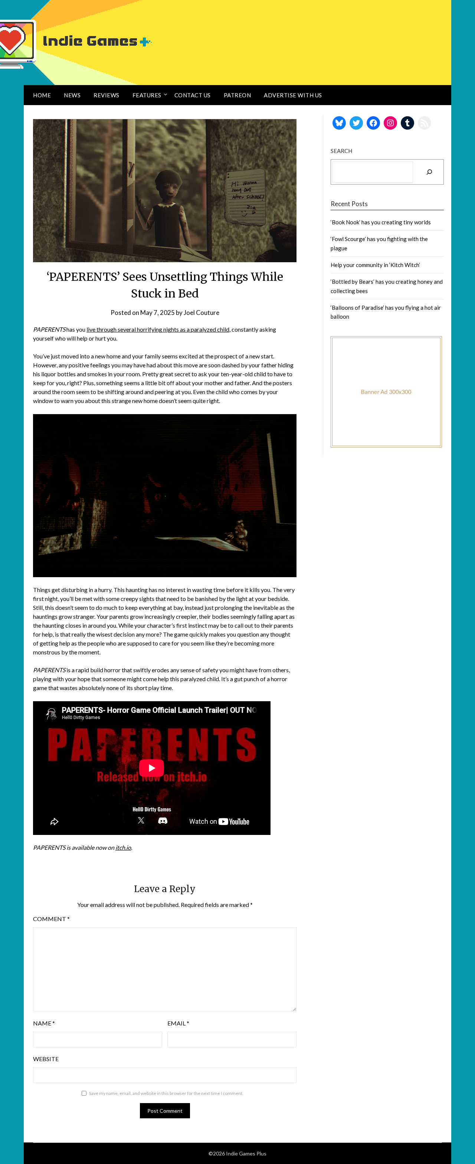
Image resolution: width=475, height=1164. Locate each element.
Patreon (237, 95)
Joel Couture (201, 312)
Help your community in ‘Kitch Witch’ (375, 264)
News (72, 95)
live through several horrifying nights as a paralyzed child (157, 329)
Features (146, 95)
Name (44, 1023)
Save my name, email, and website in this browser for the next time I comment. (166, 1093)
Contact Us (192, 95)
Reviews (106, 95)
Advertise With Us (293, 95)
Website (46, 1058)
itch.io (123, 847)
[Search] (429, 172)
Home (42, 95)
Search (341, 150)
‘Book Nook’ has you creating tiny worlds (381, 222)
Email (178, 1023)
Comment (51, 918)
